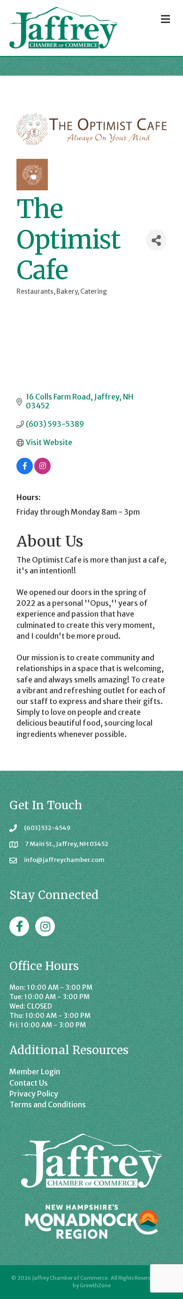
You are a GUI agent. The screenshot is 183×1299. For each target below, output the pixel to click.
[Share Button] (156, 239)
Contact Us (28, 1083)
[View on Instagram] (42, 471)
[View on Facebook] (24, 471)
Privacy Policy (33, 1093)
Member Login (34, 1071)
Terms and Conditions (47, 1104)
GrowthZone (95, 1285)
